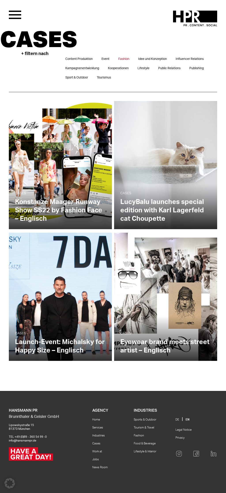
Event (105, 59)
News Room (100, 467)
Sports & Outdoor (145, 419)
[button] (9, 483)
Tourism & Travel (144, 427)
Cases (96, 443)
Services (97, 427)
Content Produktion (79, 59)
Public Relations (169, 68)
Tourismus (104, 77)
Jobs (95, 459)
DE (177, 419)
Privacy (180, 437)
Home (96, 419)
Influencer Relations (190, 59)
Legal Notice (183, 429)
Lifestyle (143, 68)
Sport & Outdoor (76, 77)
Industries (98, 435)
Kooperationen (118, 68)
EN (187, 419)
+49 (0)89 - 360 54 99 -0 (31, 437)
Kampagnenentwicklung (82, 68)
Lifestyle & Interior (145, 451)
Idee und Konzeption (152, 59)
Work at (97, 451)
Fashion (123, 59)
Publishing (196, 68)
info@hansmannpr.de (22, 440)
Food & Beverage (145, 443)
